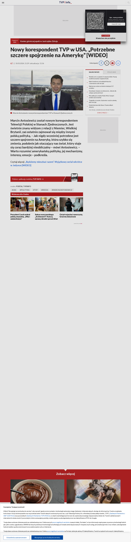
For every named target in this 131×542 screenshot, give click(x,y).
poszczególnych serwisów (61, 522)
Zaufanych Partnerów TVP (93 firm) (38, 516)
